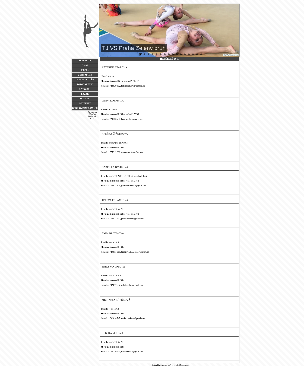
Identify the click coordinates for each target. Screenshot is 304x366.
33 (193, 54)
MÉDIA (85, 70)
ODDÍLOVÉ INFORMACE (85, 108)
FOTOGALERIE (85, 84)
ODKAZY (85, 98)
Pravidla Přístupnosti (180, 365)
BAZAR (85, 94)
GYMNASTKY (85, 75)
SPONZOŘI (84, 89)
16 (160, 54)
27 (172, 54)
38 (201, 54)
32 (189, 54)
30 (184, 54)
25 (164, 54)
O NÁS (85, 65)
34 (197, 54)
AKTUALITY (84, 60)
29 (180, 54)
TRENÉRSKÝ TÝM (84, 79)
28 (176, 54)
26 (168, 54)
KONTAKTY (85, 103)
